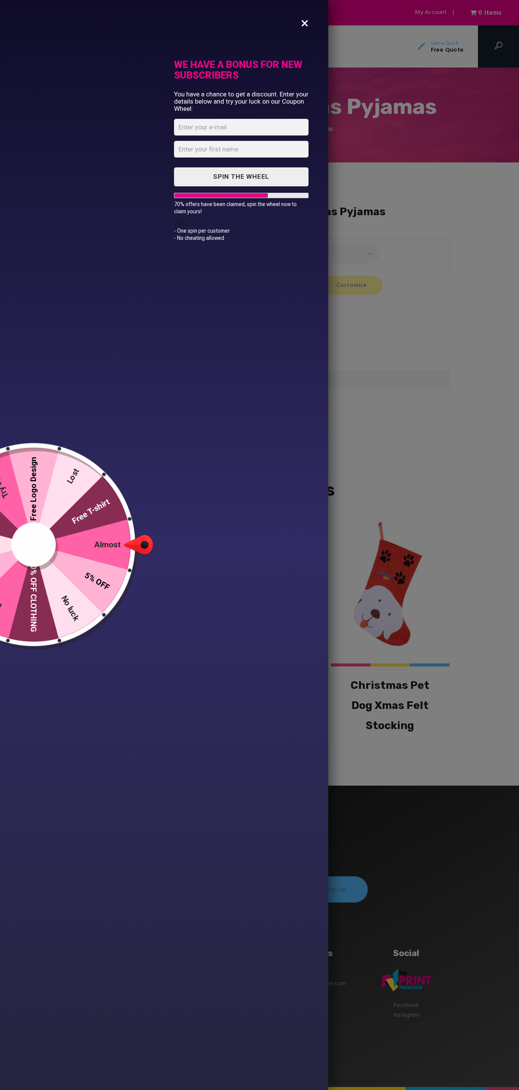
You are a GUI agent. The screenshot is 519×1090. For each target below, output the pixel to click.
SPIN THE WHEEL (241, 176)
